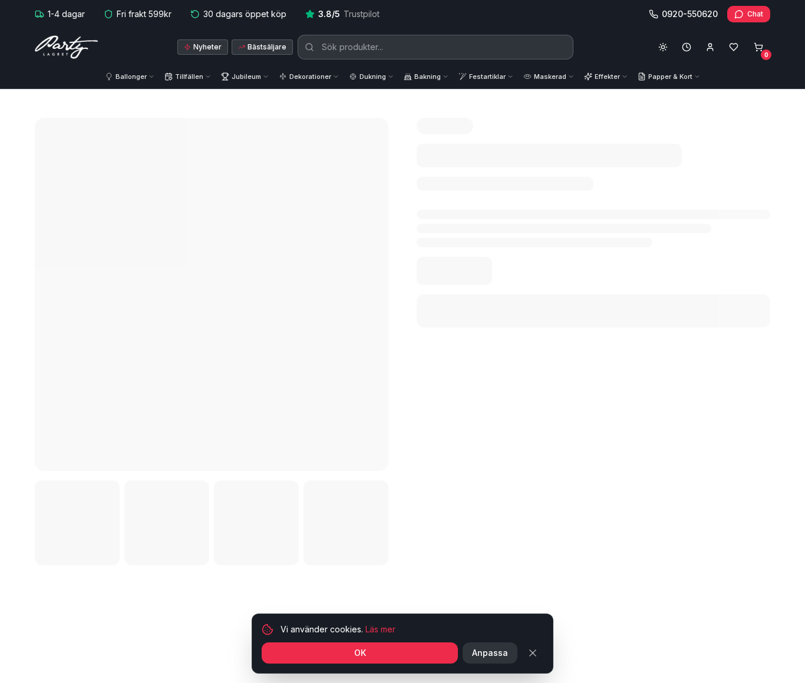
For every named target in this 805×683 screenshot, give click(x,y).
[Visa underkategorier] (154, 77)
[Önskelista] (733, 47)
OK (360, 653)
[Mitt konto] (710, 47)
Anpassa (490, 653)
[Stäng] (532, 653)
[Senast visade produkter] (686, 47)
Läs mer (380, 629)
